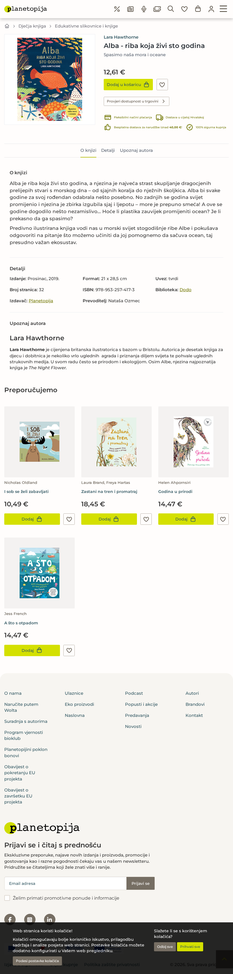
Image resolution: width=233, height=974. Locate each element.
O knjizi (88, 150)
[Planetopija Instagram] (30, 919)
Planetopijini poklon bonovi (25, 752)
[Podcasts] (144, 9)
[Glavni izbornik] (223, 9)
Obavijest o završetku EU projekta (18, 796)
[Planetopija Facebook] (10, 919)
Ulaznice (74, 693)
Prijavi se (141, 883)
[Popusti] (117, 9)
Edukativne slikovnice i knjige (86, 26)
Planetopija (41, 300)
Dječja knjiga (32, 26)
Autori (192, 693)
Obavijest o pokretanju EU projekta (19, 773)
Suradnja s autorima (25, 721)
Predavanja (137, 715)
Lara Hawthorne (121, 37)
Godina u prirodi (175, 491)
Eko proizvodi (79, 704)
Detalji (108, 150)
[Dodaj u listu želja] (162, 84)
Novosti (133, 726)
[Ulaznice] (157, 9)
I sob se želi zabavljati (26, 491)
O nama (13, 693)
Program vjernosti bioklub (23, 735)
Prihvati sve (190, 946)
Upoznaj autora (136, 150)
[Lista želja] (184, 9)
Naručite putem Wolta (21, 707)
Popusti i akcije (141, 704)
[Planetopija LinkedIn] (49, 919)
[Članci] (130, 9)
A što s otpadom (21, 622)
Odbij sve (165, 946)
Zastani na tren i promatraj (109, 491)
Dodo (186, 289)
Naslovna (75, 715)
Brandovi (195, 704)
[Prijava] (211, 9)
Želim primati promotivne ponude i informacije (66, 898)
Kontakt (194, 715)
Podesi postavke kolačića (37, 961)
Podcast (134, 693)
